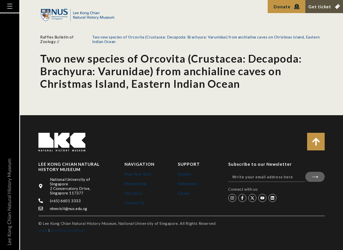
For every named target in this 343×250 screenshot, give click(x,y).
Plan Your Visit (138, 174)
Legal (42, 230)
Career (184, 193)
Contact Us (135, 202)
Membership (136, 183)
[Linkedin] (272, 198)
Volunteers (188, 183)
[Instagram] (232, 198)
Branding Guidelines (68, 230)
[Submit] (315, 177)
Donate (185, 174)
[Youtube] (262, 198)
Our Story (133, 193)
